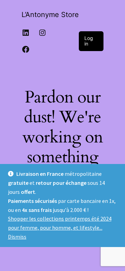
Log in (88, 41)
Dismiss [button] (17, 236)
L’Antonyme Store (50, 14)
